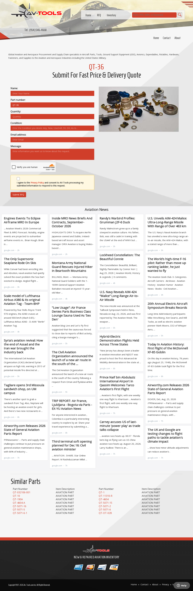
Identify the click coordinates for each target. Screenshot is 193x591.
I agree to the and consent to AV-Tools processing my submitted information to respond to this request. (50, 184)
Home (156, 38)
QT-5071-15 (105, 502)
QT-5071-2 (105, 506)
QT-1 (101, 492)
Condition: (16, 123)
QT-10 (16, 495)
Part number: (18, 99)
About (177, 38)
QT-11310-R (105, 495)
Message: (16, 146)
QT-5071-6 (105, 509)
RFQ (99, 15)
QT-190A (18, 499)
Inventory (111, 15)
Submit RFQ (18, 194)
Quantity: (16, 111)
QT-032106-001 (21, 492)
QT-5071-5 (19, 509)
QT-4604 (104, 499)
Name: (14, 88)
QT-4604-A (19, 502)
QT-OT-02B (105, 513)
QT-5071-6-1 (20, 513)
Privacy (165, 584)
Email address (18, 134)
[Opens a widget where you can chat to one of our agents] (181, 585)
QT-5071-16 (19, 506)
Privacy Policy (37, 182)
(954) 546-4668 (38, 30)
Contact (167, 38)
